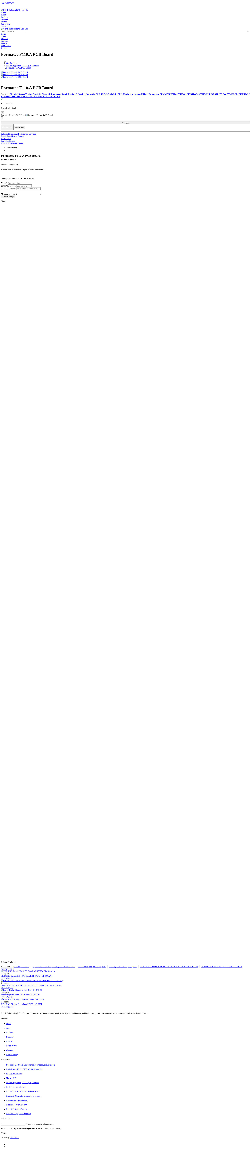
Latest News (6, 24)
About (3, 15)
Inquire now (19, 127)
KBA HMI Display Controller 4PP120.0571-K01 (21, 1004)
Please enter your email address (39, 1124)
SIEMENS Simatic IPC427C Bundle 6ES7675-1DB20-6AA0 (27, 976)
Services (4, 19)
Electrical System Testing (21, 967)
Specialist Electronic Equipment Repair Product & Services (54, 967)
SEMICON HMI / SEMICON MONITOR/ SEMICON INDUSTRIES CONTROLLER (169, 967)
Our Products (11, 63)
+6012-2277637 (7, 3)
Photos (4, 22)
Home (3, 12)
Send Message (8, 197)
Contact (4, 26)
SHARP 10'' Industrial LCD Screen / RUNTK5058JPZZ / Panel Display (31, 985)
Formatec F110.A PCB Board (18, 68)
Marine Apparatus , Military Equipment (22, 65)
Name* (4, 183)
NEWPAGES (14, 1138)
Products (4, 17)
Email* (4, 186)
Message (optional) (9, 194)
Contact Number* (8, 188)
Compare (125, 123)
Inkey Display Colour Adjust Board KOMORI (20, 995)
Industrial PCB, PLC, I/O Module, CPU (91, 967)
